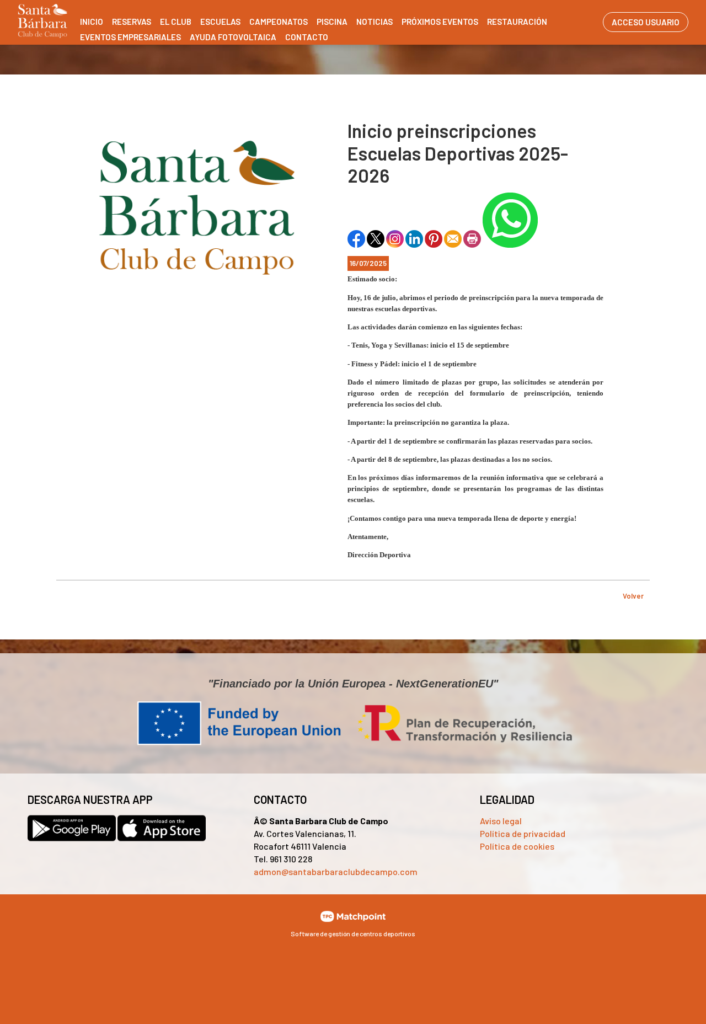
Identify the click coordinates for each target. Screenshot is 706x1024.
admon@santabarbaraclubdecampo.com (336, 871)
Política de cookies (517, 846)
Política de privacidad (522, 833)
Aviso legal (501, 820)
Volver (633, 595)
